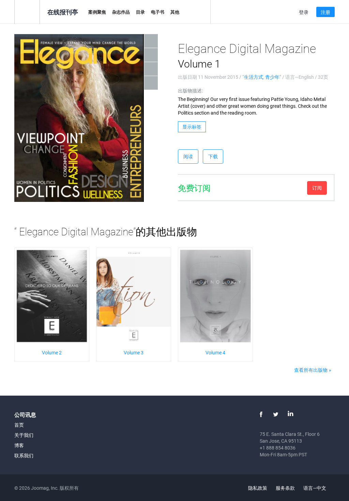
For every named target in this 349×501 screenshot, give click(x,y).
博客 (19, 445)
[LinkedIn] (290, 414)
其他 (174, 12)
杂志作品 (121, 12)
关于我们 (23, 435)
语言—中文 (315, 488)
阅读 (188, 156)
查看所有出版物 (311, 370)
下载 (213, 156)
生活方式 (253, 77)
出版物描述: (190, 90)
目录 (140, 12)
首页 (19, 425)
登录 (303, 12)
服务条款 (285, 488)
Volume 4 (215, 352)
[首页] (27, 11)
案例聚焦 (97, 12)
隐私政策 (257, 488)
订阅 (317, 188)
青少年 (272, 77)
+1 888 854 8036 (277, 447)
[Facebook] (261, 414)
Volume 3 (133, 352)
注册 (325, 12)
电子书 (157, 12)
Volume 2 (52, 352)
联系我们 (23, 455)
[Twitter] (276, 414)
